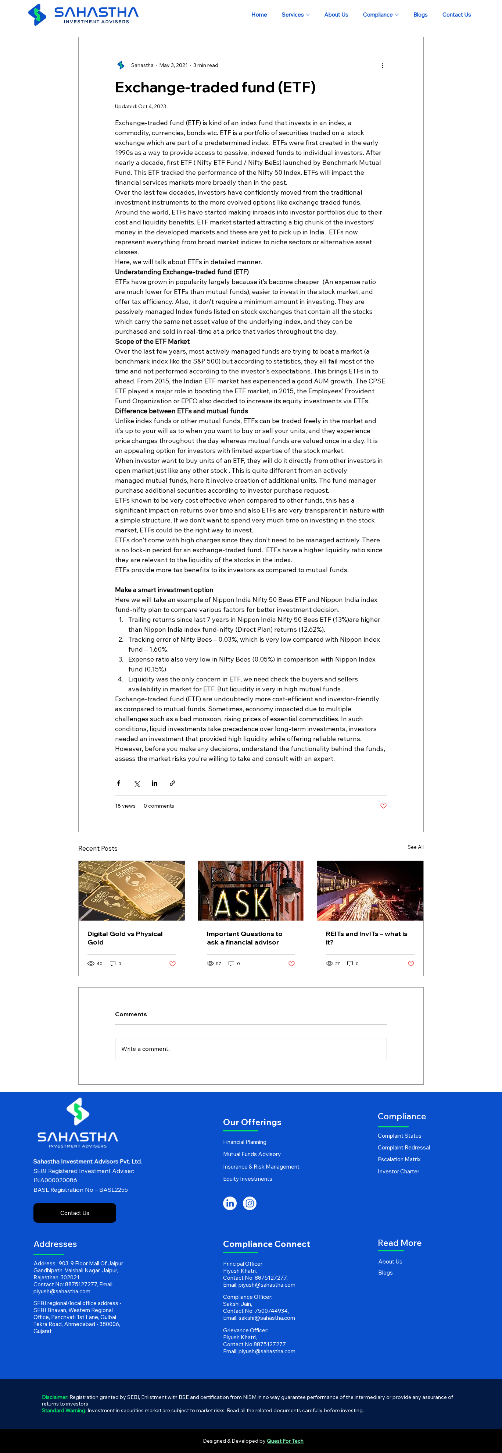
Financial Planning (244, 1141)
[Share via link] (172, 783)
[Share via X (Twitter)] (136, 783)
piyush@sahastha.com (61, 1291)
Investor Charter (398, 1171)
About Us (390, 1261)
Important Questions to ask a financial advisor (245, 937)
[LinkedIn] (230, 1203)
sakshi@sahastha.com (267, 1317)
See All (416, 847)
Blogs (385, 1272)
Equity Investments (247, 1178)
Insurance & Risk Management (261, 1166)
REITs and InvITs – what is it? (367, 937)
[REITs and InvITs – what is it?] (370, 891)
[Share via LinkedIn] (154, 783)
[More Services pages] (308, 15)
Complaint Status (400, 1135)
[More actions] (382, 65)
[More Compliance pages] (397, 15)
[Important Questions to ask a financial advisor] (251, 891)
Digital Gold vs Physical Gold (125, 937)
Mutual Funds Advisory (252, 1154)
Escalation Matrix (399, 1159)
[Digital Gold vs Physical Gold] (132, 891)
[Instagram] (250, 1203)
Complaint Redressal (404, 1147)
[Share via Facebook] (118, 783)
